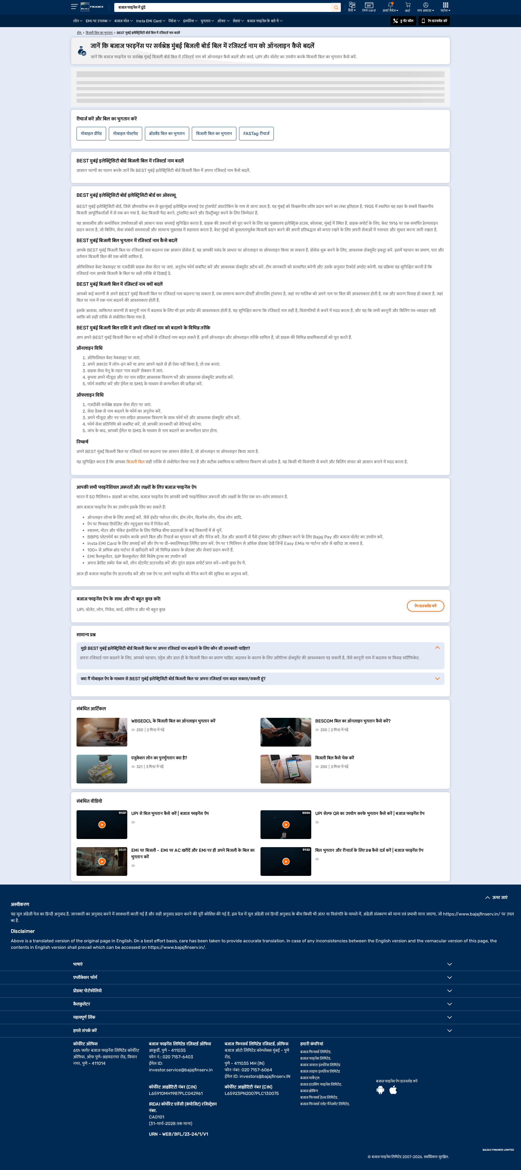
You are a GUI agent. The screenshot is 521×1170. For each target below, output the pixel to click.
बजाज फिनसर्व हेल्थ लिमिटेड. (319, 1097)
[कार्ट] (408, 5)
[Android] (380, 1090)
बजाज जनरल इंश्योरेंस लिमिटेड (320, 1065)
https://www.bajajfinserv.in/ (471, 914)
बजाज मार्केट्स (309, 1078)
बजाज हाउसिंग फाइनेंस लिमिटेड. (321, 1084)
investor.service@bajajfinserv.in (181, 1069)
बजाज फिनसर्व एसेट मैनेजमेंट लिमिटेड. (325, 1104)
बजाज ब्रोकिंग (309, 1091)
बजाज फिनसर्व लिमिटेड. (316, 1052)
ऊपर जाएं (500, 897)
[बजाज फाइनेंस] (92, 6)
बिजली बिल (135, 461)
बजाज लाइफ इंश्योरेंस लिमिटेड (320, 1071)
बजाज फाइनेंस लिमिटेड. (315, 1058)
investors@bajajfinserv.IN (265, 1076)
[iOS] (393, 1090)
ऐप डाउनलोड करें (437, 21)
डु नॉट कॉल (407, 21)
